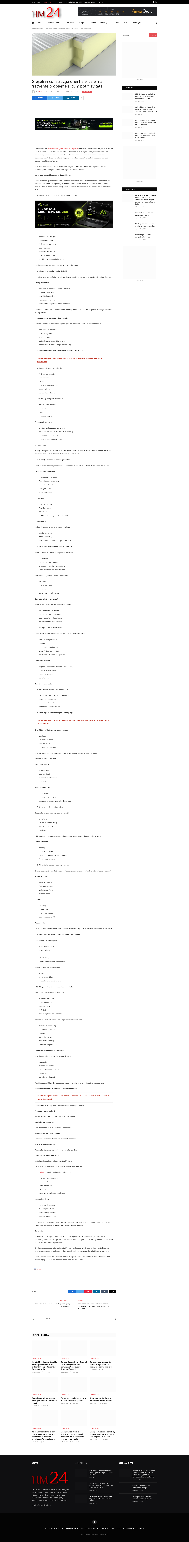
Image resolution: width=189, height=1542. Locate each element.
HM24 (40, 91)
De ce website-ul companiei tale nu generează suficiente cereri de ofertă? (145, 122)
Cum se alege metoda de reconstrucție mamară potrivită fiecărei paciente (101, 1364)
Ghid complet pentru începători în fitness (143, 236)
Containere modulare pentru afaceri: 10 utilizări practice (73, 1399)
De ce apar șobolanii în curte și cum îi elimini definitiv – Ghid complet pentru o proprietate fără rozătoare (44, 1435)
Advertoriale (87, 91)
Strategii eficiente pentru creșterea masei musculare (145, 225)
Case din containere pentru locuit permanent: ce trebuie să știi (44, 1400)
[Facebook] (24, 114)
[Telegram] (24, 136)
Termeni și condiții (70, 1529)
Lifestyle (92, 23)
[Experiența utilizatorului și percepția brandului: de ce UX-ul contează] (127, 135)
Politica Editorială (125, 1529)
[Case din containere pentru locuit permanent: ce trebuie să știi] (45, 1384)
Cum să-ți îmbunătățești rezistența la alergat (144, 214)
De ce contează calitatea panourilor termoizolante (101, 1399)
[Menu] (33, 22)
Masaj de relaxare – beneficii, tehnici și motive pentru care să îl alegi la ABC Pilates (102, 1434)
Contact (140, 1529)
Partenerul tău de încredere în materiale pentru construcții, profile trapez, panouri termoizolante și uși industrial (145, 199)
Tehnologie (136, 23)
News (41, 28)
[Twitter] (24, 119)
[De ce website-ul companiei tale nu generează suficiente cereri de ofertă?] (127, 122)
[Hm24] (47, 12)
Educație (81, 23)
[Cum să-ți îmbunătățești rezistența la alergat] (127, 215)
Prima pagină (35, 28)
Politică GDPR (108, 1529)
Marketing (103, 23)
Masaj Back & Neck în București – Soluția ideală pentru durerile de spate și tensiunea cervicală (72, 1435)
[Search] (156, 22)
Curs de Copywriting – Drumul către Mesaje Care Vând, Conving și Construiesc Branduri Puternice (74, 1365)
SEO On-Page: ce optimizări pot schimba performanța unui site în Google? (79, 2)
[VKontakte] (24, 130)
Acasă (40, 23)
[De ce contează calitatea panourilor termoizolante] (103, 1384)
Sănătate (116, 23)
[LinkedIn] (24, 125)
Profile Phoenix (40, 1172)
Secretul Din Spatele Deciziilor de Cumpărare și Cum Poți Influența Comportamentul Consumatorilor (45, 1365)
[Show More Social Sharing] (81, 98)
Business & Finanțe (53, 23)
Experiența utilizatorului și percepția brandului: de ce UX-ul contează (145, 135)
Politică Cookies (52, 1529)
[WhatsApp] (24, 141)
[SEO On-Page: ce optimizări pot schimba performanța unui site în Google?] (127, 96)
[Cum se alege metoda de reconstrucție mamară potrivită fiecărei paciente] (103, 1348)
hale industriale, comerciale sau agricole (63, 149)
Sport (125, 23)
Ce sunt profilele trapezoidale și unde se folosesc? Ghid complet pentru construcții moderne (93, 1306)
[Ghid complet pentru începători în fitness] (127, 237)
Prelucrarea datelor (90, 1529)
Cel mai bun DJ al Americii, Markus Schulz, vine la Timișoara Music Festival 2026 (146, 109)
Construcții (70, 23)
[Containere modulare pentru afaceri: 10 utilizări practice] (74, 1384)
